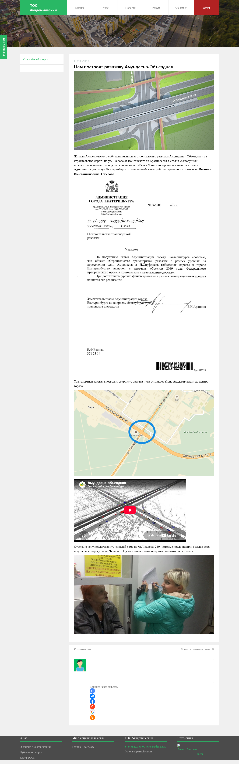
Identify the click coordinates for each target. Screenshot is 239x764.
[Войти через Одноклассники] (92, 717)
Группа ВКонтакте (83, 747)
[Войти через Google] (92, 712)
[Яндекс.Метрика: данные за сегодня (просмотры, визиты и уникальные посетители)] (187, 748)
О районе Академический (35, 747)
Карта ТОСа (27, 757)
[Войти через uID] (92, 691)
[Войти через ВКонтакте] (92, 696)
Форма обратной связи (138, 751)
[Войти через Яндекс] (92, 706)
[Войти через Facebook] (92, 701)
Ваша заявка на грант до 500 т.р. (115, 41)
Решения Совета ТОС (109, 33)
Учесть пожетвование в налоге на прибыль (121, 50)
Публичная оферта (31, 752)
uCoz (200, 754)
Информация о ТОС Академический (118, 24)
